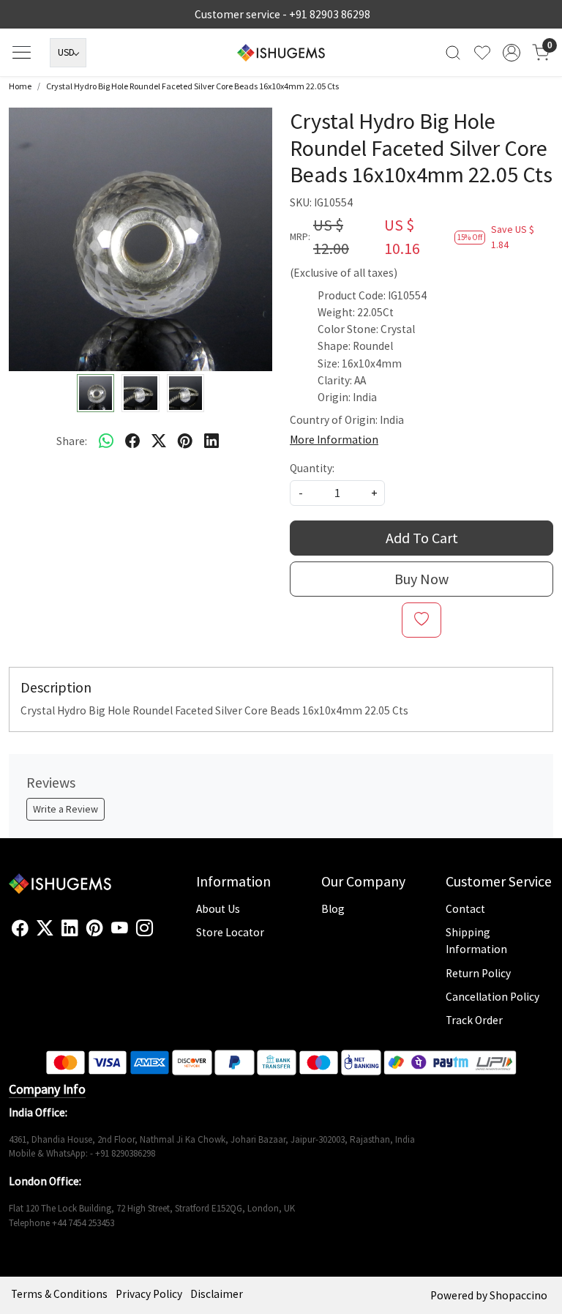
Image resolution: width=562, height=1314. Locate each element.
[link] (453, 52)
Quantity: (312, 468)
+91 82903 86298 (329, 14)
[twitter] (159, 441)
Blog (333, 909)
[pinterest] (185, 441)
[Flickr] (161, 934)
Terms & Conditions (59, 1294)
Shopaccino (518, 1295)
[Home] (281, 52)
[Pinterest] (94, 928)
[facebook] (132, 441)
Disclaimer (216, 1294)
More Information (334, 440)
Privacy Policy (149, 1294)
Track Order (474, 1020)
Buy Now (421, 579)
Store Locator (230, 932)
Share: (71, 441)
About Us (218, 909)
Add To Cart (422, 538)
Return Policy (478, 973)
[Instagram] (144, 928)
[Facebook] (20, 928)
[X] (45, 928)
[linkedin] (211, 441)
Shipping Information (476, 940)
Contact (465, 909)
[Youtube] (119, 928)
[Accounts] (511, 52)
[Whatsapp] (106, 441)
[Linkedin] (70, 928)
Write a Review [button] (65, 808)
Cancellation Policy (492, 997)
